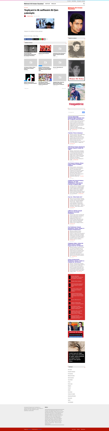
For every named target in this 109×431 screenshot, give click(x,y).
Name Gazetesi (71, 377)
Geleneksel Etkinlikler (72, 396)
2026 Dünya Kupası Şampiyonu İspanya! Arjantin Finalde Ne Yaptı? (59, 54)
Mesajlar (53, 3)
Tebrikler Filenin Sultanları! (44, 53)
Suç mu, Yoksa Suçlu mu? (58, 67)
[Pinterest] (42, 39)
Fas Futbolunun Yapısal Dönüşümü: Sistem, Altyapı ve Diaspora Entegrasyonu (44, 83)
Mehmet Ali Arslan (71, 375)
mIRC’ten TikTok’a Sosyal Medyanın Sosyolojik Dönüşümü (30, 83)
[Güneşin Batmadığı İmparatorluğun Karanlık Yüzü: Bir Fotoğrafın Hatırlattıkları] (30, 48)
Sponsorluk (70, 398)
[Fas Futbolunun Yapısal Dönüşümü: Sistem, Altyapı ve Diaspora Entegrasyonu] (45, 77)
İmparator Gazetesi (71, 371)
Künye (69, 381)
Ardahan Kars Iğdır (71, 393)
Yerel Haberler (70, 402)
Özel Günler (70, 391)
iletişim (69, 389)
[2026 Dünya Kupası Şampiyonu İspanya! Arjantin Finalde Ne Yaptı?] (59, 48)
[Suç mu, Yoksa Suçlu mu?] (59, 62)
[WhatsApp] (40, 39)
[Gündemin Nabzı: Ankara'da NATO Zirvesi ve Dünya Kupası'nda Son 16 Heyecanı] (59, 77)
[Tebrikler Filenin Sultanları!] (45, 48)
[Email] (45, 39)
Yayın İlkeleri (70, 379)
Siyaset (69, 387)
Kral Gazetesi (70, 373)
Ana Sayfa (26, 7)
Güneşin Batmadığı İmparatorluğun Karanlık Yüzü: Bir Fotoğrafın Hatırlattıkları (30, 54)
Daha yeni (26, 88)
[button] (84, 4)
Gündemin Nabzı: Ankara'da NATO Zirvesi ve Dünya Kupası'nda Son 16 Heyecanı (58, 83)
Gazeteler (47, 3)
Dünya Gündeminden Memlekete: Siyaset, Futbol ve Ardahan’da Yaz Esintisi (76, 261)
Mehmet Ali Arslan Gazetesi (34, 4)
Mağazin (69, 385)
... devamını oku (74, 129)
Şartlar (69, 400)
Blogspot (30, 429)
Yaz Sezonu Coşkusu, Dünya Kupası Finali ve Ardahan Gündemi (29, 68)
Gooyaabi (40, 429)
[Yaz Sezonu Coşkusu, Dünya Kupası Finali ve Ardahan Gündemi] (30, 62)
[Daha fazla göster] (47, 39)
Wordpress (83, 429)
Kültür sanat (70, 383)
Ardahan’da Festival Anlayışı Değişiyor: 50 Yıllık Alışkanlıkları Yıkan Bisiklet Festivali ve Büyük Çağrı (45, 69)
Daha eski (64, 88)
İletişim (78, 429)
